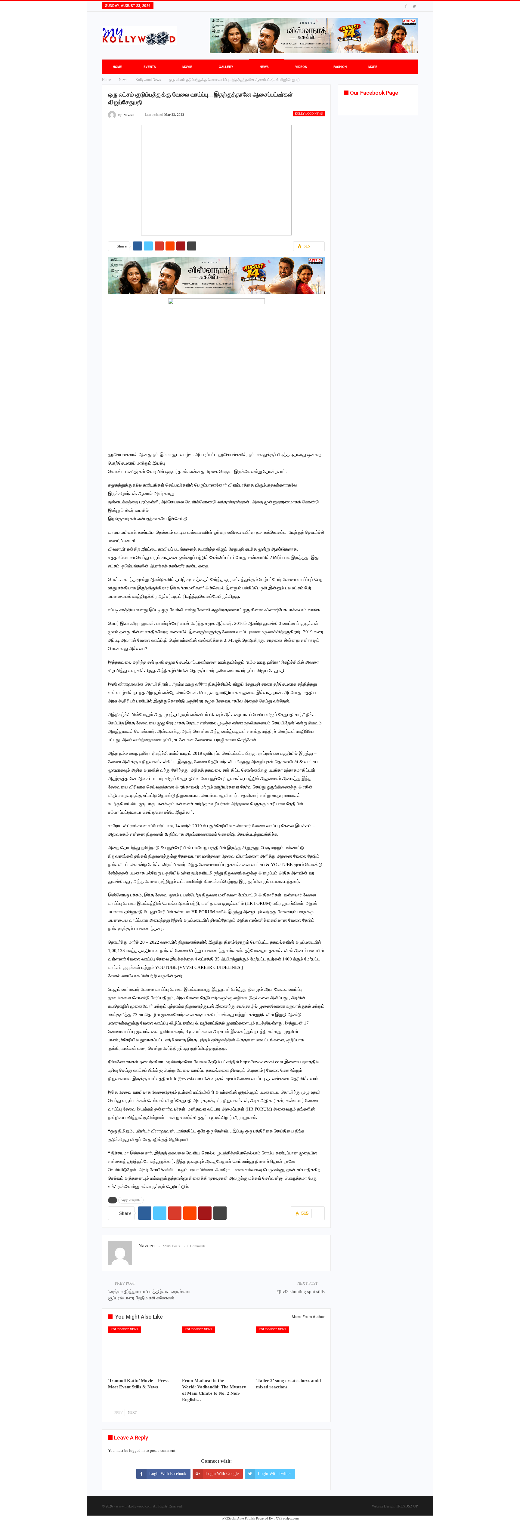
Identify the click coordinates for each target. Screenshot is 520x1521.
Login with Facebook (167, 1473)
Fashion (340, 67)
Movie (187, 67)
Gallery (226, 67)
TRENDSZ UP (407, 1506)
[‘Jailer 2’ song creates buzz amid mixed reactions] (290, 1350)
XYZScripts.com (287, 1518)
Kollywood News (309, 113)
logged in (137, 1450)
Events (150, 67)
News (264, 67)
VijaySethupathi (131, 1200)
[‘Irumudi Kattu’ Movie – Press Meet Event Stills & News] (142, 1350)
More (372, 67)
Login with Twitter (274, 1473)
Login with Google (222, 1473)
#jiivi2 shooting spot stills (301, 1291)
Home (117, 67)
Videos (301, 67)
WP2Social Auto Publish (238, 1518)
